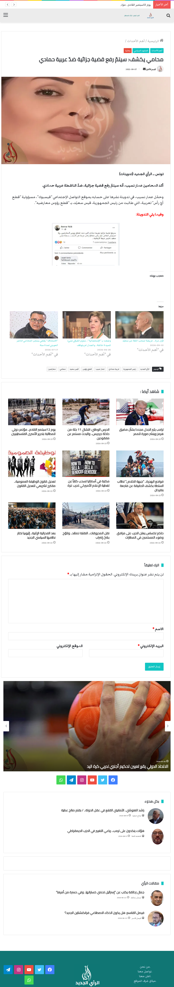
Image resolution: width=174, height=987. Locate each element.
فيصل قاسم (136, 918)
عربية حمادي (114, 369)
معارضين (52, 369)
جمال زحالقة (136, 897)
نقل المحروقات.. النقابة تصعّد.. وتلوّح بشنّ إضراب (86, 535)
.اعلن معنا (145, 976)
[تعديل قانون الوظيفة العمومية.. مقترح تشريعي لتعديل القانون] (32, 463)
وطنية (127, 50)
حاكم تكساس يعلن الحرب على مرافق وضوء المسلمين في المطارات (140, 535)
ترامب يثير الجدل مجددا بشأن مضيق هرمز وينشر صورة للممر (141, 432)
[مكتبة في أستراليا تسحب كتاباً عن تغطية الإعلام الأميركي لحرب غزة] (86, 463)
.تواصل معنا (145, 971)
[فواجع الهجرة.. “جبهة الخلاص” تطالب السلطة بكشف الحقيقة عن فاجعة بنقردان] (140, 463)
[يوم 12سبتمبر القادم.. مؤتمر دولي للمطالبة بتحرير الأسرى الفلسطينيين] (32, 412)
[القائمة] (5, 17)
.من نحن (145, 967)
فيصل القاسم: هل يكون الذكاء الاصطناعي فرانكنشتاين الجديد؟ (104, 913)
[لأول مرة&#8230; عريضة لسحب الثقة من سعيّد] (139, 325)
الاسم (158, 629)
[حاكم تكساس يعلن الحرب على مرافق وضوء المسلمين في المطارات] (140, 515)
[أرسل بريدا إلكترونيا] (144, 69)
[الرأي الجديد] (138, 15)
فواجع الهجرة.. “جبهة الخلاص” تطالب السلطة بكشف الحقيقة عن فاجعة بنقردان (140, 485)
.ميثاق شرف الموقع (145, 981)
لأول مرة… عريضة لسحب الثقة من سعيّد (143, 341)
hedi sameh (136, 836)
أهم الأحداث (136, 41)
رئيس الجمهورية (129, 369)
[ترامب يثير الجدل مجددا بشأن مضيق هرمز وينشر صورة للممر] (140, 412)
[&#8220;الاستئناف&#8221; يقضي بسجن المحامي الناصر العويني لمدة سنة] (34, 325)
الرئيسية (153, 41)
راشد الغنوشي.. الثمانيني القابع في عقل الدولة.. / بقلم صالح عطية (102, 810)
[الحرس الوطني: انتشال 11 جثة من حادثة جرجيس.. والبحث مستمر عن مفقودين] (86, 412)
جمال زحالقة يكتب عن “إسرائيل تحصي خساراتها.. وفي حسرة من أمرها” (100, 892)
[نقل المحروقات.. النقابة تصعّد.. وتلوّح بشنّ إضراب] (86, 515)
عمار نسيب (100, 369)
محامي (62, 369)
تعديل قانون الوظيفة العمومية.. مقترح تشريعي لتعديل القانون (35, 483)
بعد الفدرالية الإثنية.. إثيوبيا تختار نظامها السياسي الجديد (36, 535)
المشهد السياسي (141, 50)
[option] (87, 726)
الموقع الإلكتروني (70, 646)
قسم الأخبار (151, 69)
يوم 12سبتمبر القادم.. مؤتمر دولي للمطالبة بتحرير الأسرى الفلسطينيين (110, 5)
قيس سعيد (74, 369)
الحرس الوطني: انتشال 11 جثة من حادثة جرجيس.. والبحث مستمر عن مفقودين (88, 434)
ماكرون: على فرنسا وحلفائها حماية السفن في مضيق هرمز (121, 766)
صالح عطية (137, 815)
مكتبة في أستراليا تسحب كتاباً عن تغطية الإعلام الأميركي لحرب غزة (88, 483)
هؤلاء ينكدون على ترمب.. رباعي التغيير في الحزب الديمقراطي (105, 831)
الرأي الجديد (144, 369)
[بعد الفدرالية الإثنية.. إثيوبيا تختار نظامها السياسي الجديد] (32, 515)
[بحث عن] (168, 17)
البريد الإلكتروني (151, 646)
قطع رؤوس (87, 369)
